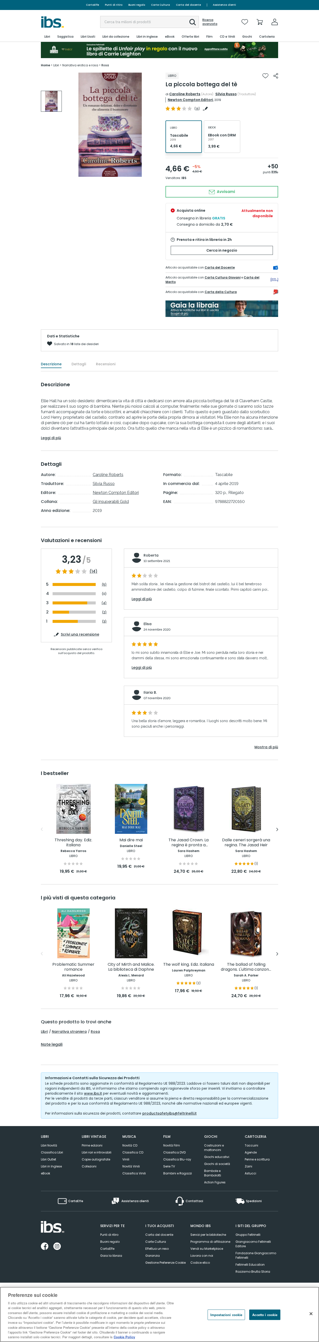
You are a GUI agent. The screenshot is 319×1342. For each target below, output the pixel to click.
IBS (183, 178)
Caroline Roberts (184, 94)
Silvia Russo (226, 94)
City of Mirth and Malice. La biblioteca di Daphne (131, 967)
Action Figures (215, 1182)
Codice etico (200, 1262)
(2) (104, 612)
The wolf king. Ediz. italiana (188, 964)
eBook (45, 1173)
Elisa (148, 623)
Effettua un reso (157, 1248)
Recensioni (105, 364)
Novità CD (129, 1145)
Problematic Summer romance (73, 967)
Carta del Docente (220, 267)
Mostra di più (266, 747)
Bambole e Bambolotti (212, 1173)
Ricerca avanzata (209, 22)
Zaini (248, 1166)
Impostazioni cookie (226, 1314)
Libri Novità (49, 1145)
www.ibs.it (93, 1093)
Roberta (151, 555)
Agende (251, 1152)
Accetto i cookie (264, 1314)
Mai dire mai (131, 840)
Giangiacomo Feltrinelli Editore (253, 1244)
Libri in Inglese (51, 1166)
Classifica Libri (52, 1152)
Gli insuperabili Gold (111, 501)
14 (197, 108)
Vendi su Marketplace (206, 1248)
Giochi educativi (216, 1157)
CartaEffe (92, 5)
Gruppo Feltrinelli (248, 1235)
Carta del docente (188, 5)
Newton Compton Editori (190, 99)
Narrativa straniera (69, 1031)
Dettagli (79, 364)
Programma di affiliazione (210, 1242)
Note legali (52, 1044)
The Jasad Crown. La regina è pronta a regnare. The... (188, 843)
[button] (192, 22)
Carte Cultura (160, 5)
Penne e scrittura (257, 1159)
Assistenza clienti (224, 5)
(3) (104, 621)
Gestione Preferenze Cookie (165, 1262)
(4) (104, 603)
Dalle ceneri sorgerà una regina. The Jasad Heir (246, 843)
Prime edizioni (92, 1145)
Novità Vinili (131, 1166)
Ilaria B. (150, 692)
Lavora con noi (201, 1255)
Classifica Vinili (134, 1173)
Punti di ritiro (113, 5)
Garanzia (152, 1255)
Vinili (125, 1159)
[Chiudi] (311, 1313)
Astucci (250, 1173)
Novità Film (171, 1145)
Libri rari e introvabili (96, 1152)
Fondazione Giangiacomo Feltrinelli (256, 1255)
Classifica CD (132, 1152)
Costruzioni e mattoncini (214, 1147)
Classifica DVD (174, 1152)
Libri (44, 1031)
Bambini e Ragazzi (177, 1173)
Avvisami (225, 191)
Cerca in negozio (221, 250)
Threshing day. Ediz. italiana (73, 843)
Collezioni (89, 1166)
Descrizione (51, 364)
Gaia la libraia (111, 1255)
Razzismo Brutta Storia (253, 1271)
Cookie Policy (124, 1337)
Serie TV (169, 1166)
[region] (159, 1314)
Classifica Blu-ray (177, 1159)
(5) (104, 584)
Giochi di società (217, 1164)
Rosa (95, 1031)
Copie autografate (96, 1159)
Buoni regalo (136, 5)
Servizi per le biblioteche (208, 1235)
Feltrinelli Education (250, 1264)
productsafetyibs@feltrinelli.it (169, 1113)
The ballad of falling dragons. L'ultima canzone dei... (246, 967)
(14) (93, 571)
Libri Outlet (48, 1159)
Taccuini (251, 1145)
